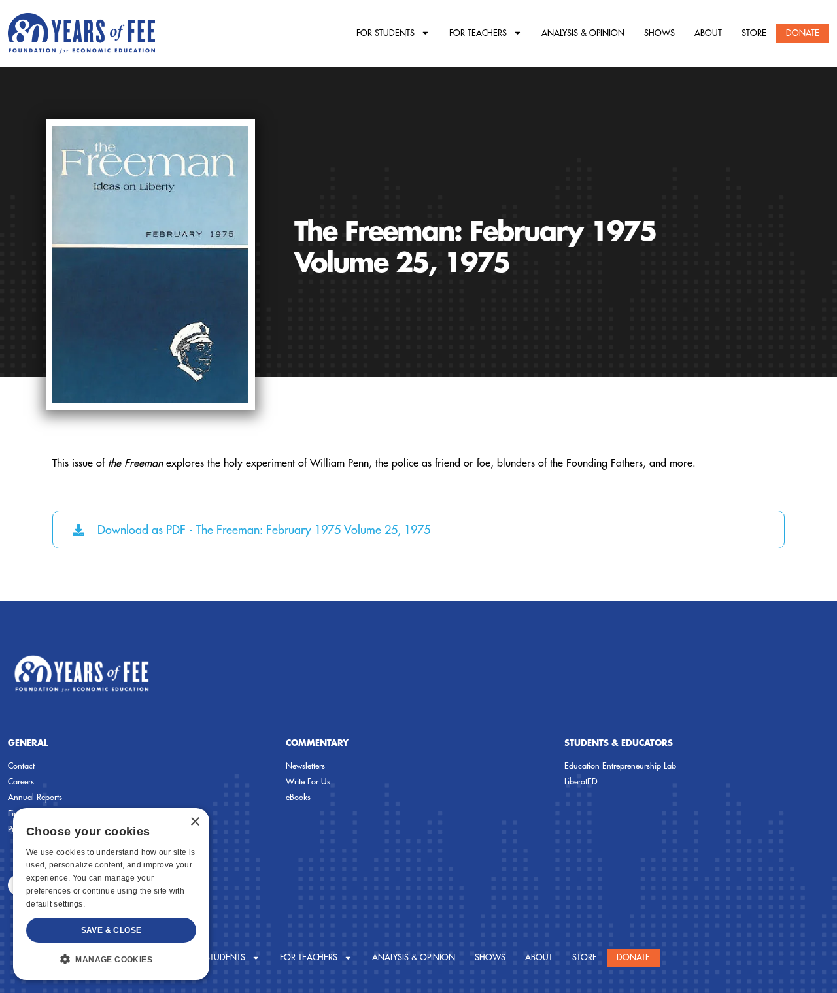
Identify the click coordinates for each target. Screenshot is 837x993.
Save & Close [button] (111, 930)
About (708, 33)
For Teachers (478, 33)
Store (754, 33)
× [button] (194, 822)
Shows (659, 33)
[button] (111, 959)
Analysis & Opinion (582, 33)
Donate (802, 33)
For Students (385, 33)
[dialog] (111, 894)
